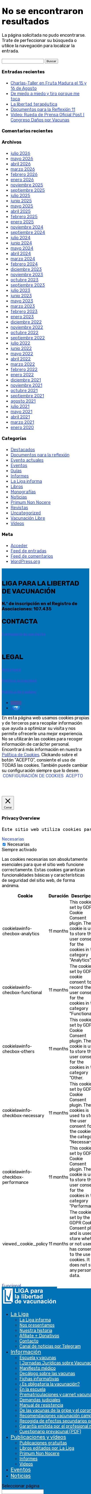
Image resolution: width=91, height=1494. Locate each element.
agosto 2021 (23, 401)
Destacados (23, 449)
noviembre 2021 (26, 385)
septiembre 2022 (28, 337)
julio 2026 (20, 153)
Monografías (23, 491)
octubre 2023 (24, 279)
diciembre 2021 (26, 380)
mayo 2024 (22, 248)
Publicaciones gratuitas (43, 1442)
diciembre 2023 (26, 269)
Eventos (21, 1470)
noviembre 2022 (27, 327)
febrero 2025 (24, 216)
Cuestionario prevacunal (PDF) (50, 1431)
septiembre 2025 (28, 190)
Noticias (21, 1476)
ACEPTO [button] (74, 775)
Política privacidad (19, 681)
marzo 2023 (23, 306)
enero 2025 (22, 221)
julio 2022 (20, 343)
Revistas (19, 507)
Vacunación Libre (28, 518)
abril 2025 (21, 211)
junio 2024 (21, 243)
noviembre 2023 (27, 274)
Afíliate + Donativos (39, 1335)
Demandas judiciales (39, 1399)
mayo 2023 (22, 301)
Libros (17, 486)
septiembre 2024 (28, 232)
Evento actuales (27, 460)
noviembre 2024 (27, 227)
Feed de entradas (28, 550)
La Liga (20, 1314)
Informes (28, 1458)
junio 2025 (21, 200)
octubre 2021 (24, 390)
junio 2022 (21, 348)
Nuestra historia (35, 1330)
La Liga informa (35, 1319)
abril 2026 (21, 163)
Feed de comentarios (32, 556)
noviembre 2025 (27, 185)
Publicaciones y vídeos (38, 1437)
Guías (16, 470)
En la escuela (32, 1389)
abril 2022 (21, 359)
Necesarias (18, 844)
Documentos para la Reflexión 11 (43, 109)
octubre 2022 (24, 332)
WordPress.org (25, 561)
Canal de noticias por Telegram (50, 1346)
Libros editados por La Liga (46, 1448)
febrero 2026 (24, 174)
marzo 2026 (23, 169)
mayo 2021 (21, 411)
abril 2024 (21, 253)
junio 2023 (21, 295)
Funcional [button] (11, 1285)
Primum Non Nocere (39, 1453)
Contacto (28, 1341)
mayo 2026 (22, 158)
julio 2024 (20, 237)
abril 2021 (20, 417)
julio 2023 (20, 290)
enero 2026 (22, 179)
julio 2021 (20, 406)
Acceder (19, 545)
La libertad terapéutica (34, 104)
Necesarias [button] (13, 839)
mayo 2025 (22, 206)
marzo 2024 (23, 258)
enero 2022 (22, 374)
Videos (26, 1464)
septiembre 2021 (27, 395)
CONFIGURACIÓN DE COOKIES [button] (33, 775)
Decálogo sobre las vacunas (47, 1373)
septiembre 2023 (28, 285)
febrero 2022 (24, 369)
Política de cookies (19, 692)
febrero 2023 (24, 311)
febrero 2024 (24, 264)
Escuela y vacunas (37, 1357)
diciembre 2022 (26, 322)
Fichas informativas (39, 1378)
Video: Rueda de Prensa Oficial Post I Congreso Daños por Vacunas (47, 117)
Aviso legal (11, 670)
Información (26, 1352)
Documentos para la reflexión (40, 455)
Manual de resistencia (41, 1405)
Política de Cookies (20, 754)
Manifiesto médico (37, 1368)
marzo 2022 (23, 364)
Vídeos (17, 523)
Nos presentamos (37, 1325)
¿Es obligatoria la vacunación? (49, 1384)
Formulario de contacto (24, 634)
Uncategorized (26, 512)
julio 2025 (20, 195)
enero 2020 (22, 427)
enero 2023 (22, 316)
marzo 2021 (22, 422)
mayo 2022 (22, 353)
